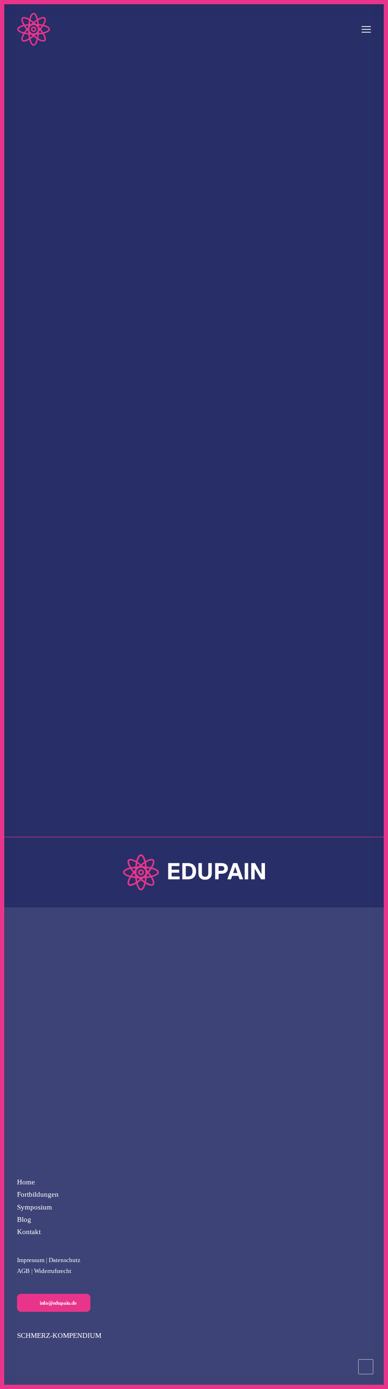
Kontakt (29, 1232)
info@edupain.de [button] (58, 1303)
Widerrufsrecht (52, 1270)
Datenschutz (64, 1260)
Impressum (30, 1260)
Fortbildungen (38, 1194)
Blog (24, 1219)
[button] (366, 29)
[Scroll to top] (365, 1366)
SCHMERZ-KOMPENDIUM (59, 1335)
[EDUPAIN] (33, 29)
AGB (23, 1270)
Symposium (34, 1207)
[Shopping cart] (338, 29)
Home (26, 1182)
